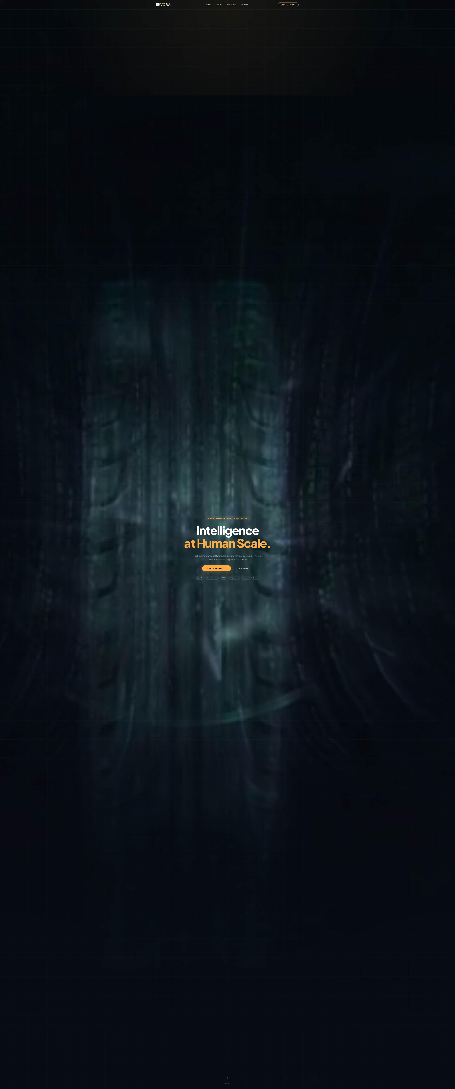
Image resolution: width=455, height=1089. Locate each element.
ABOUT (219, 5)
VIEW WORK (243, 568)
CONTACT (245, 5)
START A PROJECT (288, 5)
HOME (208, 5)
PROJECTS (231, 5)
